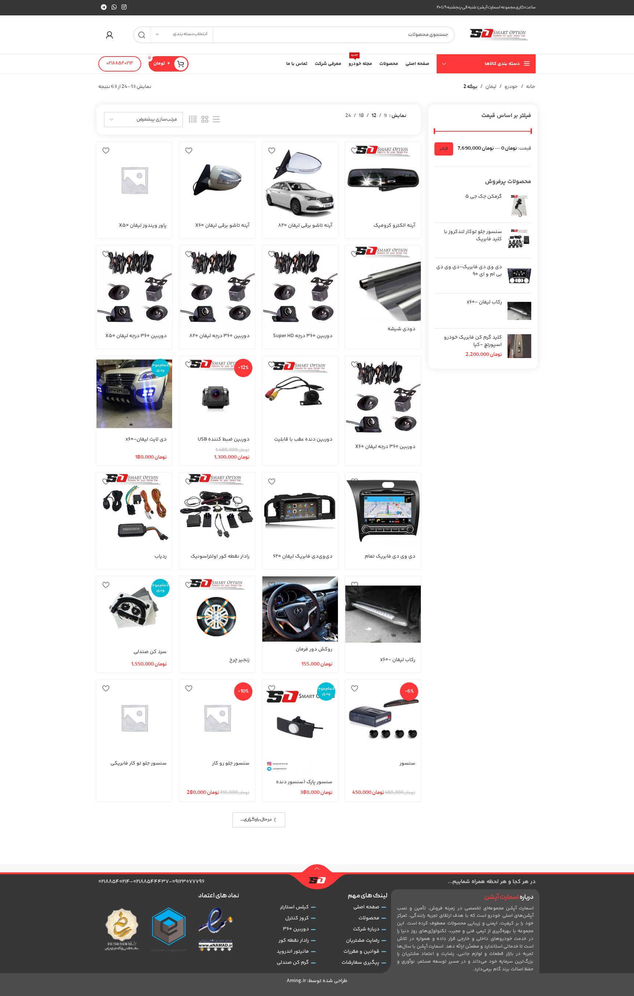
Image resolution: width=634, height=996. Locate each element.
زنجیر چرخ (239, 660)
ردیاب (160, 556)
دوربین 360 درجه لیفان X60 (385, 447)
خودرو (511, 87)
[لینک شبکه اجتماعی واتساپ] (114, 7)
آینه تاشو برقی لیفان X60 (222, 226)
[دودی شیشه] (383, 283)
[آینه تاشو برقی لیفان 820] (300, 180)
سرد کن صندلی (150, 652)
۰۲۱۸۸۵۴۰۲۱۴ (119, 63)
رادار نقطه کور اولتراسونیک (219, 556)
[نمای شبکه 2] (204, 120)
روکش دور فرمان (314, 649)
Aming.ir (296, 981)
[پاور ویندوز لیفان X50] (134, 180)
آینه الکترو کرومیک (394, 226)
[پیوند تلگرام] (103, 7)
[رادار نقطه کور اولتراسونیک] (217, 510)
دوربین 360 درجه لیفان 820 (219, 336)
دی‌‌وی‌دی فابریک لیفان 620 (302, 556)
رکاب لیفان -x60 (484, 302)
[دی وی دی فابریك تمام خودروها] (383, 510)
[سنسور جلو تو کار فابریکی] (134, 717)
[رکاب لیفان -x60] (519, 311)
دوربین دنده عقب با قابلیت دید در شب (303, 443)
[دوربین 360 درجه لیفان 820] (217, 286)
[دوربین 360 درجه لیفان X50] (134, 286)
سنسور (407, 763)
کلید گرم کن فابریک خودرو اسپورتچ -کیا (473, 341)
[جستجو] (141, 34)
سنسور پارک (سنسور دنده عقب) (304, 785)
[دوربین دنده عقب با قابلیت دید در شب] (300, 394)
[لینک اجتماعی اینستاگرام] (124, 7)
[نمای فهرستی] (216, 120)
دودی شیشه (401, 329)
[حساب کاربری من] (109, 35)
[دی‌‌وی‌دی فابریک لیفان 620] (300, 510)
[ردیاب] (134, 510)
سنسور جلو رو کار (230, 763)
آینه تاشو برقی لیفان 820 (305, 226)
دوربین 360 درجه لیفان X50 (136, 336)
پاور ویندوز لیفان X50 (143, 226)
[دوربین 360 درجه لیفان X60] (383, 397)
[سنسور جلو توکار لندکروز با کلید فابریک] (519, 240)
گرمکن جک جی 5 (483, 197)
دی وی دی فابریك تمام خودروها (390, 560)
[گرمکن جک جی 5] (519, 205)
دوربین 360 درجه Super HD (302, 336)
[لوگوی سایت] (499, 35)
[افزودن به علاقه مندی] (354, 150)
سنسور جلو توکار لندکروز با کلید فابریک (473, 236)
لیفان (490, 87)
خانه (531, 87)
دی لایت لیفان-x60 (146, 439)
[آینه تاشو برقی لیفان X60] (217, 180)
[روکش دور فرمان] (300, 609)
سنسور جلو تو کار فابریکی (138, 763)
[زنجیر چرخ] (217, 614)
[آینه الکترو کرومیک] (383, 180)
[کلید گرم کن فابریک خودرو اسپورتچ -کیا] (519, 346)
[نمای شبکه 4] (193, 120)
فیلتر (444, 149)
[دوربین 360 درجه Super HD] (300, 286)
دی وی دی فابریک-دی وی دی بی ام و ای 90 (469, 271)
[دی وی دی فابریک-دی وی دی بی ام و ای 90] (519, 276)
